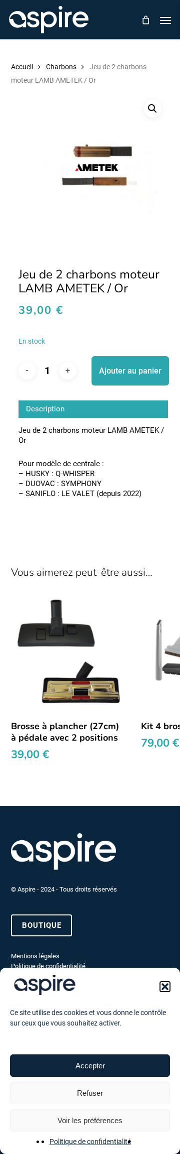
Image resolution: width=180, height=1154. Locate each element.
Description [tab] (45, 408)
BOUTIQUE (42, 925)
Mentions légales (35, 956)
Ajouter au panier (130, 371)
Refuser (90, 1093)
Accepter (90, 1065)
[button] (165, 987)
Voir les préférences (90, 1120)
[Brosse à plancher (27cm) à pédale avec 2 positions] (68, 654)
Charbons (61, 67)
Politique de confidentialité (90, 1142)
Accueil (22, 67)
